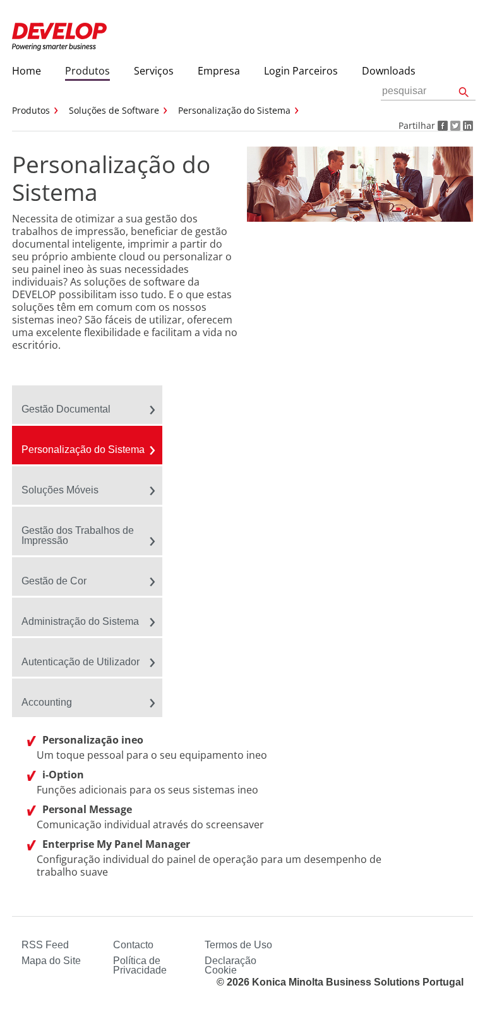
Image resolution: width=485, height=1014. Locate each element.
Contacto (133, 944)
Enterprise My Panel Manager (116, 844)
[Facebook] (441, 125)
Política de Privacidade (140, 965)
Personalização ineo (92, 740)
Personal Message (87, 809)
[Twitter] (454, 125)
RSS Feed (45, 944)
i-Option (63, 775)
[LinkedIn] (466, 125)
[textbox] (428, 91)
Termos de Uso (238, 944)
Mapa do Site (51, 960)
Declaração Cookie (230, 965)
